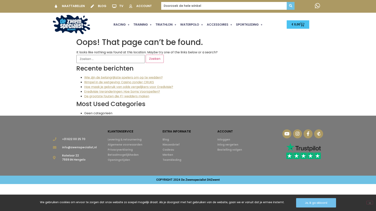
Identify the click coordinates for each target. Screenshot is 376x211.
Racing (120, 24)
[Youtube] (286, 133)
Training (140, 24)
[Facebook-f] (308, 133)
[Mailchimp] (318, 133)
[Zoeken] (291, 6)
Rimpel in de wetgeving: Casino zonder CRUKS (119, 82)
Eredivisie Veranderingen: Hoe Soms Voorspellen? (122, 91)
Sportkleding (247, 24)
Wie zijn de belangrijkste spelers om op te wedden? (123, 77)
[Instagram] (297, 133)
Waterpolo (189, 24)
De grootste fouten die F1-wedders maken (116, 96)
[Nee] (369, 202)
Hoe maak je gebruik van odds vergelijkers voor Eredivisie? (128, 87)
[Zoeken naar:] (110, 59)
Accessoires (217, 24)
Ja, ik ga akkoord (316, 203)
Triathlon (164, 24)
